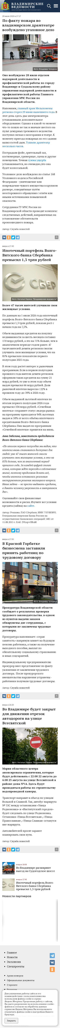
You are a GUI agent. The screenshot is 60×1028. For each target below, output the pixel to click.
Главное (12, 952)
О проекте (12, 984)
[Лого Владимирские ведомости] (22, 6)
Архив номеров (15, 975)
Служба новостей (20, 687)
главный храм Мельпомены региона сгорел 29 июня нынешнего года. (29, 110)
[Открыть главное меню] (55, 7)
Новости (12, 957)
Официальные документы (20, 980)
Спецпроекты (15, 966)
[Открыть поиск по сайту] (49, 7)
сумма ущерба (37, 160)
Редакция (12, 989)
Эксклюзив (14, 962)
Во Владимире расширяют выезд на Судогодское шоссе (35, 869)
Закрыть (11, 1020)
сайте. (31, 505)
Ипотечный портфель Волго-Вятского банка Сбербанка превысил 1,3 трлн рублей (35, 886)
